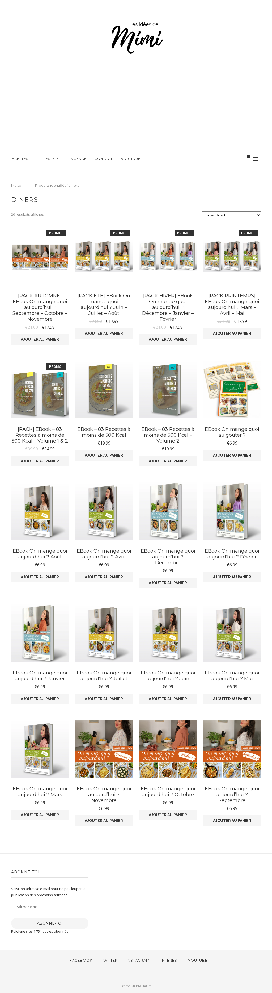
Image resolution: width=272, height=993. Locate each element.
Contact (104, 159)
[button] (40, 256)
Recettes (18, 159)
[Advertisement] (136, 111)
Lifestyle (49, 159)
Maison (17, 185)
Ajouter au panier (40, 339)
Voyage (79, 159)
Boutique (131, 159)
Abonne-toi (50, 923)
